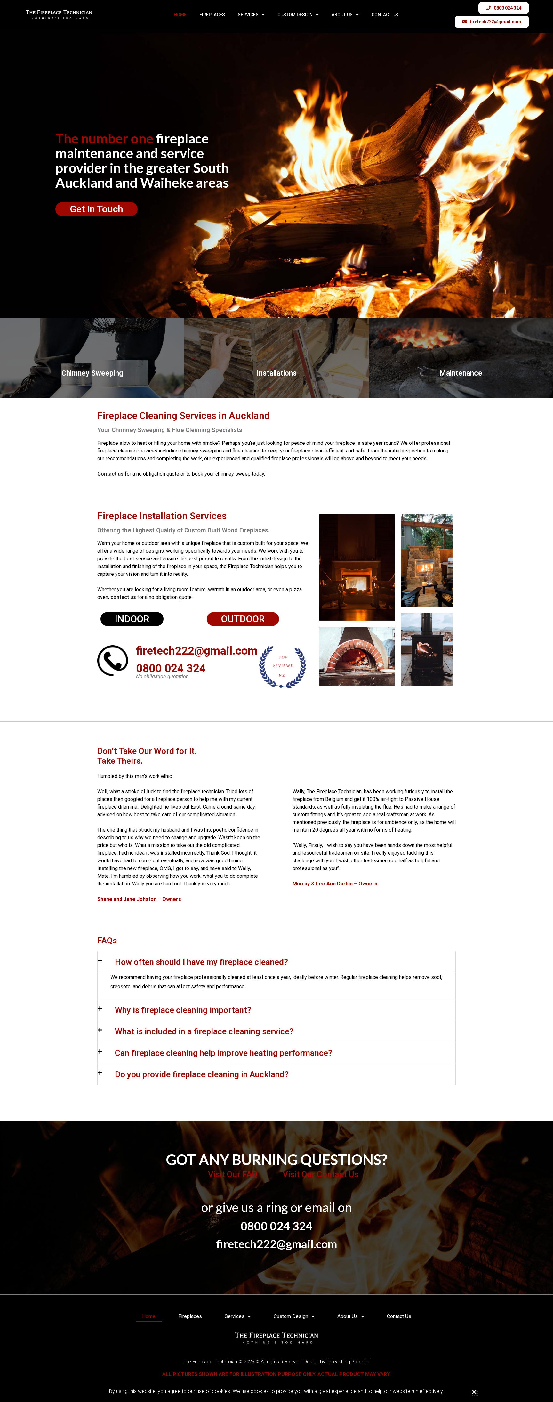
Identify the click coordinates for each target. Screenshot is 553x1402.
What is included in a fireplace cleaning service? (204, 1031)
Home (180, 14)
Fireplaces (212, 14)
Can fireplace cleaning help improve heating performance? (223, 1053)
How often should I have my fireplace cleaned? (201, 962)
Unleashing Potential (348, 1362)
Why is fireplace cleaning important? (183, 1010)
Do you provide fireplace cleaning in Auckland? (202, 1074)
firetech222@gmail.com (197, 650)
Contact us (110, 474)
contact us (123, 597)
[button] (276, 962)
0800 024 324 (171, 668)
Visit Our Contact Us (320, 1174)
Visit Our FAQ (232, 1174)
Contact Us (385, 14)
